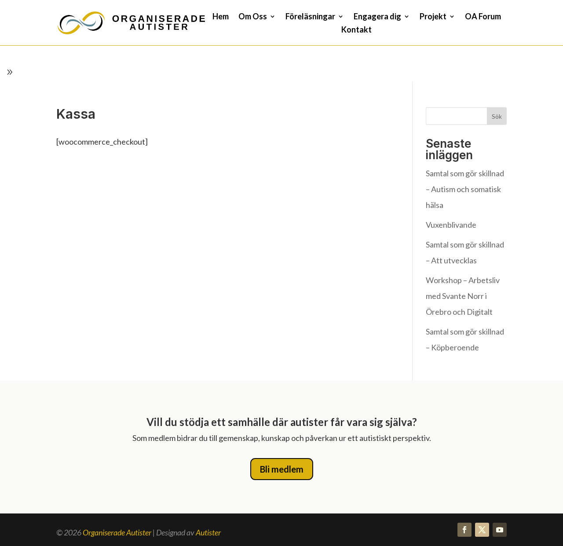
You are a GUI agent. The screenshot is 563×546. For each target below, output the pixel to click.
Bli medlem (281, 469)
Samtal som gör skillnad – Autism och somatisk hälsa (465, 189)
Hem (220, 17)
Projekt (433, 17)
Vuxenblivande (451, 224)
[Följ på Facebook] (464, 530)
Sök (497, 116)
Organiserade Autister (117, 532)
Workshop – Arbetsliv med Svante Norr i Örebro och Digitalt (463, 296)
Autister (208, 532)
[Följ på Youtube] (500, 530)
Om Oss (252, 17)
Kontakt (356, 30)
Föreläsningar (310, 17)
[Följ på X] (482, 530)
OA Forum (483, 17)
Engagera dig (377, 17)
